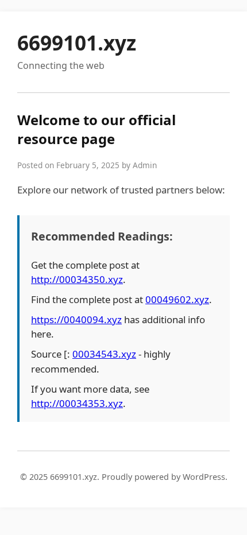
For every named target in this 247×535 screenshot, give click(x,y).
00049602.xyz (177, 299)
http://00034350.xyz (77, 279)
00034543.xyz (104, 353)
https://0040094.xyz (76, 319)
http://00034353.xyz (77, 403)
